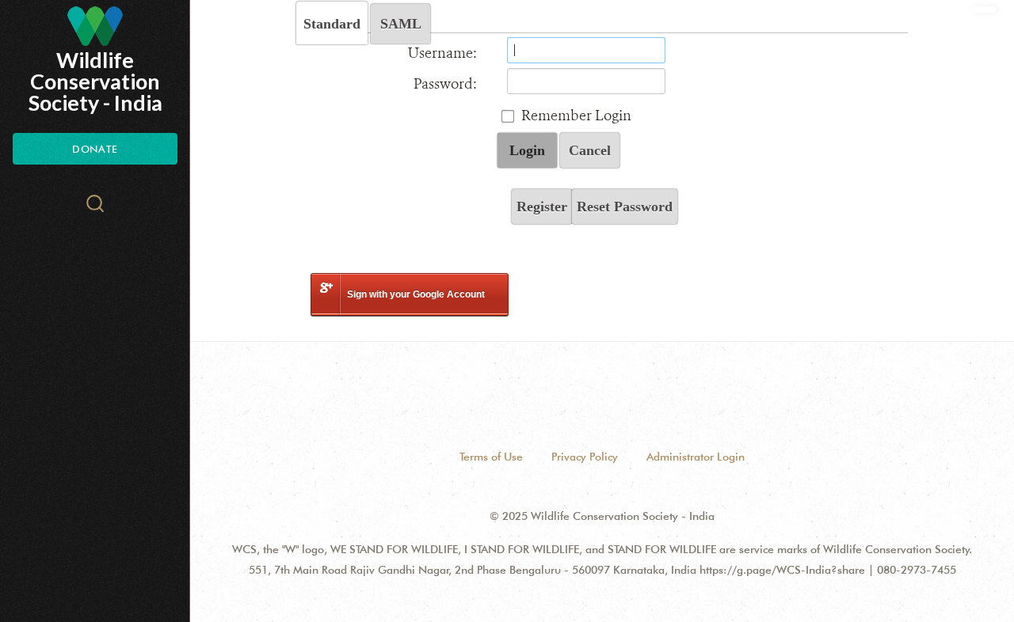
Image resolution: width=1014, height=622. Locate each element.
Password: (445, 83)
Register (542, 206)
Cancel (590, 150)
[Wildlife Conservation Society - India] (95, 26)
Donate (94, 148)
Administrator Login (695, 456)
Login (527, 150)
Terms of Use (491, 456)
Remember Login (576, 115)
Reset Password (625, 206)
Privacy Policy (584, 456)
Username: (442, 53)
